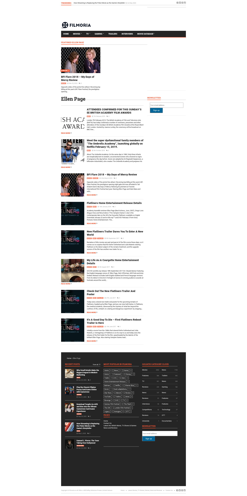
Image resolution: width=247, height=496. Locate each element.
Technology (166, 409)
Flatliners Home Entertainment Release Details (114, 203)
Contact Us (108, 423)
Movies (77, 34)
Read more (65, 133)
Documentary (167, 421)
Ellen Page (73, 99)
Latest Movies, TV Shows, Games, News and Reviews (145, 490)
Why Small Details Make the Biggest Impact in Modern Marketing (88, 372)
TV (87, 34)
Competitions (147, 409)
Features (145, 375)
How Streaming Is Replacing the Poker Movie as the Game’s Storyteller (99, 3)
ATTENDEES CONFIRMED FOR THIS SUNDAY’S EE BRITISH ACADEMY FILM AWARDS (114, 111)
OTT (163, 415)
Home (66, 34)
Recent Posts (72, 364)
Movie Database (145, 34)
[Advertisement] (139, 13)
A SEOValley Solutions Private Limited (94, 490)
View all (95, 364)
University (145, 421)
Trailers (112, 34)
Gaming (99, 34)
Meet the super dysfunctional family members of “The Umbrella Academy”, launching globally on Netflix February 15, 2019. (115, 143)
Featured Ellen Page (72, 43)
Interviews (127, 34)
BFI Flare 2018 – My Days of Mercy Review (112, 174)
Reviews (95, 178)
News (88, 116)
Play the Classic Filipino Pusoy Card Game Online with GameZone (87, 389)
